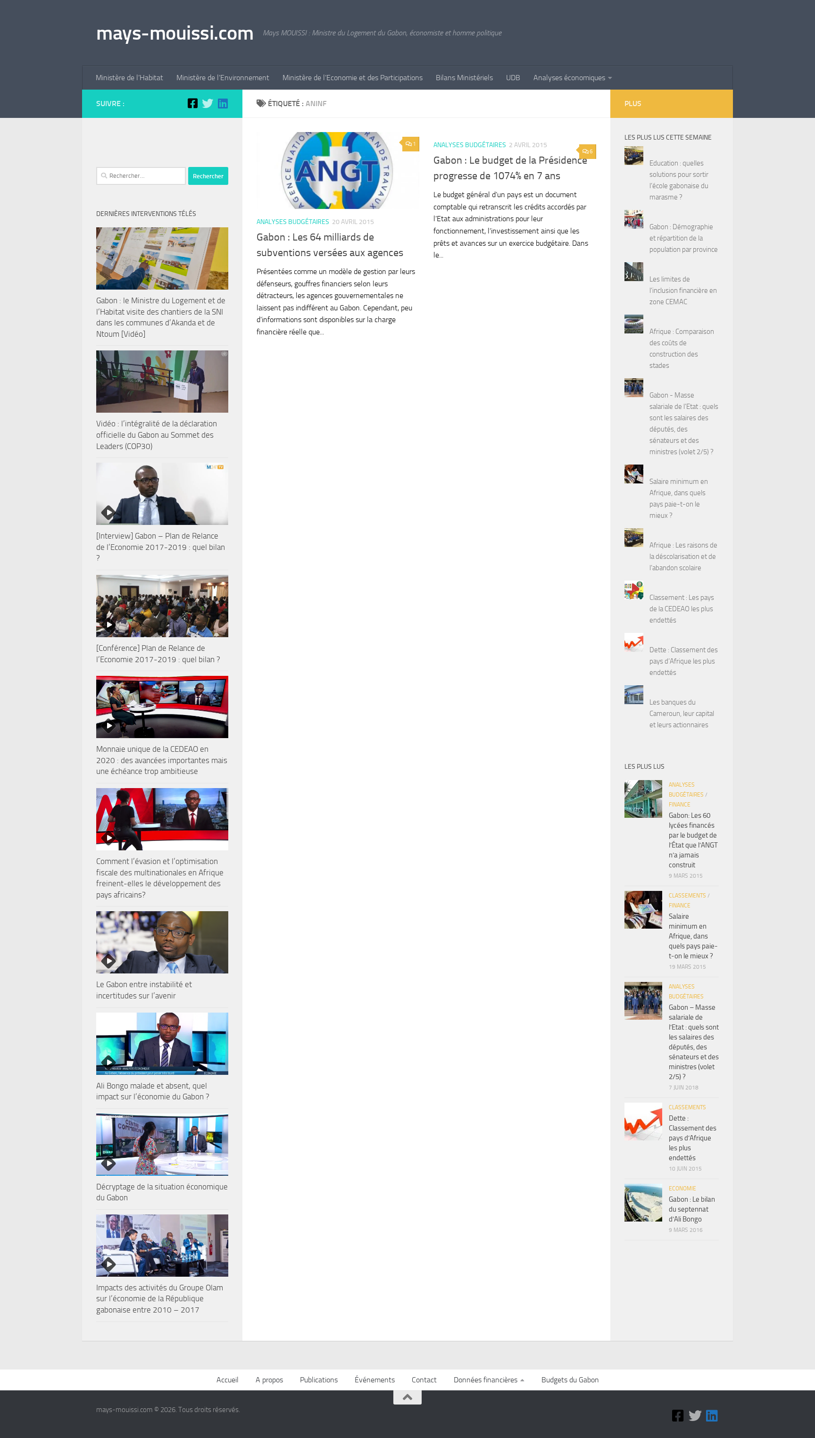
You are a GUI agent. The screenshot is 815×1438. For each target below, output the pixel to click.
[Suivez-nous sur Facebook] (192, 103)
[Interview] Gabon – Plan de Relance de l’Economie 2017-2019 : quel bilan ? (160, 547)
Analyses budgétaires (293, 222)
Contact (424, 1379)
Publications (319, 1379)
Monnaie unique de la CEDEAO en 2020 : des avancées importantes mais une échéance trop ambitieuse (161, 760)
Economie (682, 1188)
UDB (513, 77)
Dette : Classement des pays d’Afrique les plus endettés (683, 661)
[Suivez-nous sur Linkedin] (222, 103)
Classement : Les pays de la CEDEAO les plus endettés (681, 608)
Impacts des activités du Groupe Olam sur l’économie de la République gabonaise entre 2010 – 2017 (159, 1298)
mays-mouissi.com (174, 33)
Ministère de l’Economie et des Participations (353, 77)
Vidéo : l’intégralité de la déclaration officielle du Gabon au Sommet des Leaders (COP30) (156, 434)
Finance (679, 804)
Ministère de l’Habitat (129, 77)
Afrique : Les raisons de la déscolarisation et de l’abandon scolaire (683, 556)
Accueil (227, 1379)
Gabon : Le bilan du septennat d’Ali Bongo (692, 1209)
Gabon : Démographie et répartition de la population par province (683, 238)
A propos (269, 1379)
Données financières (485, 1379)
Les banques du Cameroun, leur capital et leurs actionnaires (681, 713)
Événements (375, 1379)
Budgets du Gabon (570, 1379)
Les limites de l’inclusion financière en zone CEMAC (683, 290)
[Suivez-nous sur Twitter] (207, 103)
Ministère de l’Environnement (222, 77)
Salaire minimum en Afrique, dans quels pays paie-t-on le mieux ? (693, 936)
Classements (687, 895)
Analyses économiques (569, 77)
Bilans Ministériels (464, 77)
